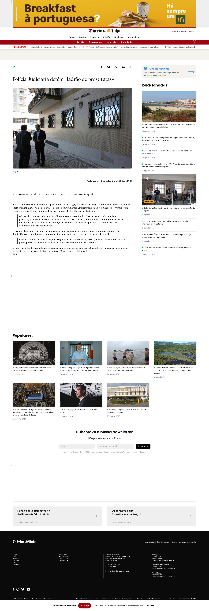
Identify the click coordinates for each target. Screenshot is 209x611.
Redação (155, 555)
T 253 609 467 (157, 556)
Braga (72, 37)
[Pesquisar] (194, 42)
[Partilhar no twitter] (108, 67)
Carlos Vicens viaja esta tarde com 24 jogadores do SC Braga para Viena (163, 47)
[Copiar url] (131, 67)
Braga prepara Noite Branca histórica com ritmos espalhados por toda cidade (33, 344)
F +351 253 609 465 (112, 567)
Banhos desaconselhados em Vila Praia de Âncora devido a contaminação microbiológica (166, 94)
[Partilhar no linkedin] (123, 67)
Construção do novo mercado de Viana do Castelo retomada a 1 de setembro (167, 223)
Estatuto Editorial (65, 556)
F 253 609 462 (157, 567)
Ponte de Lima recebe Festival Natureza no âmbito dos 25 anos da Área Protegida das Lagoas (175, 345)
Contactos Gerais (112, 555)
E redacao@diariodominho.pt (163, 560)
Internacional (133, 37)
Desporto (94, 37)
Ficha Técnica (64, 555)
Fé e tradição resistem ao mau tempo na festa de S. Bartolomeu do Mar (127, 344)
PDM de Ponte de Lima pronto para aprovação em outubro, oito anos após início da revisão (166, 139)
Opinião (80, 42)
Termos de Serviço (130, 452)
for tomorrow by (187, 599)
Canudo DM (127, 42)
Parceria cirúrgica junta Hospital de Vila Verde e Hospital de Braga (126, 386)
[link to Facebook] (13, 589)
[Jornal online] (25, 32)
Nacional (118, 37)
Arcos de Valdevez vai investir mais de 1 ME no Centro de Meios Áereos (168, 152)
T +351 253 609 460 (112, 565)
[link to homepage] (104, 31)
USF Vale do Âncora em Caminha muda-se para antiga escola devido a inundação (169, 236)
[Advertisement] (104, 292)
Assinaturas (63, 558)
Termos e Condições (102, 599)
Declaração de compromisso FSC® (125, 599)
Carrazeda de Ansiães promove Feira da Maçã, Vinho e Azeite (168, 249)
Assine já (85, 605)
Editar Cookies (171, 599)
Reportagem (95, 42)
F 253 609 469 (157, 558)
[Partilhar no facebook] (101, 67)
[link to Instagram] (17, 589)
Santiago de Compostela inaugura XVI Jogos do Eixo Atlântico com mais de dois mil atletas (92, 47)
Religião (107, 37)
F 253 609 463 (157, 575)
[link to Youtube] (28, 589)
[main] (104, 295)
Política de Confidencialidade (152, 599)
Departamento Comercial (161, 565)
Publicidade (63, 560)
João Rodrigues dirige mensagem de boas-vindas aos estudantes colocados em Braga (80, 345)
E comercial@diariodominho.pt (117, 571)
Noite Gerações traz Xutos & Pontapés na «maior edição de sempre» (166, 177)
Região (82, 37)
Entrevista (111, 42)
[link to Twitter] (22, 589)
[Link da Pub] (104, 13)
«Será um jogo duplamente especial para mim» (80, 386)
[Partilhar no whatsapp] (116, 67)
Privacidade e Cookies (84, 599)
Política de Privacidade (111, 452)
